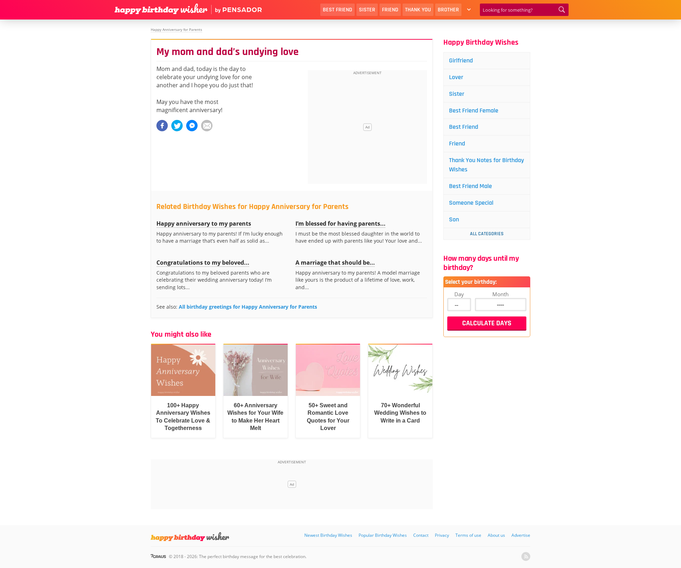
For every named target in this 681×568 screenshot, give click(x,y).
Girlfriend (461, 60)
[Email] (206, 125)
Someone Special (471, 203)
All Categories (487, 234)
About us (496, 535)
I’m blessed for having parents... (340, 223)
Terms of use (468, 535)
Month (500, 294)
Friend (390, 9)
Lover (456, 77)
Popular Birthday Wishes (383, 535)
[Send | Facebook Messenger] (192, 125)
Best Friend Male (470, 186)
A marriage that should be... (335, 262)
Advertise (520, 535)
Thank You (418, 9)
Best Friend (337, 9)
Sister (367, 9)
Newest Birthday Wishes (328, 535)
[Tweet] (177, 125)
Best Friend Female (473, 110)
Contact (420, 535)
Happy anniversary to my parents (203, 223)
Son (454, 219)
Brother (448, 9)
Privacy (442, 535)
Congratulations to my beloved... (202, 262)
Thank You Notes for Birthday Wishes (486, 164)
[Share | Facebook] (162, 125)
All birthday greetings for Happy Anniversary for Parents (248, 306)
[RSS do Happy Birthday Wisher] (525, 556)
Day (459, 294)
